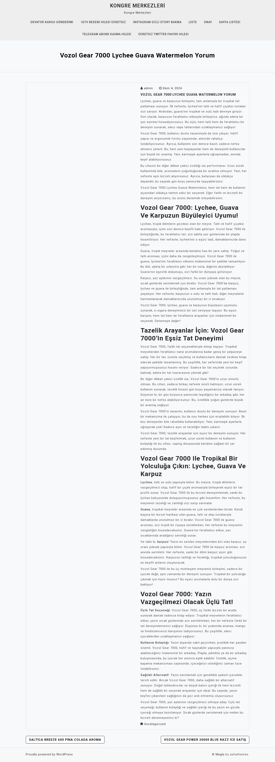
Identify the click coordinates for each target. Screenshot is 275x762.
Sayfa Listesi (229, 22)
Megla (220, 754)
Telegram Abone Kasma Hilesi (106, 34)
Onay (208, 22)
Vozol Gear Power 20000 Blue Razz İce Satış (205, 740)
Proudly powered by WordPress (49, 754)
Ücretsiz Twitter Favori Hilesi (163, 34)
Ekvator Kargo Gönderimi (52, 22)
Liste (193, 22)
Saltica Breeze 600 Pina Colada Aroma (65, 740)
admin (148, 88)
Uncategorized (155, 724)
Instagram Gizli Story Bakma (157, 22)
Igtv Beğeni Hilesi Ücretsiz (103, 22)
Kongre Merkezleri (137, 6)
